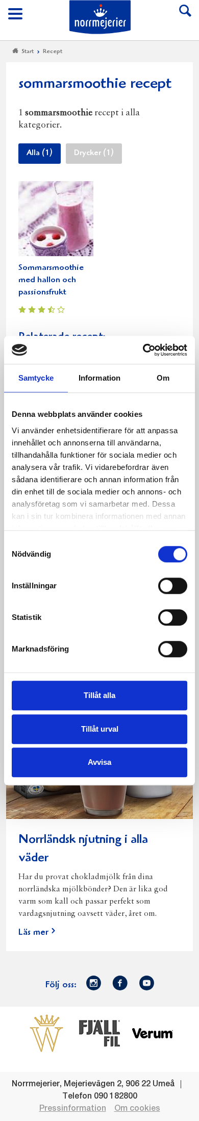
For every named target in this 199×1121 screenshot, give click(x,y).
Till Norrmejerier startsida (100, 17)
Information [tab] (99, 377)
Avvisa (99, 762)
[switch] (172, 585)
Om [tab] (163, 377)
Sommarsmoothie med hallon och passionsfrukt (51, 280)
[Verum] (152, 1033)
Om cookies (137, 1109)
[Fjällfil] (99, 1033)
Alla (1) (40, 154)
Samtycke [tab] (36, 377)
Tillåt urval (99, 729)
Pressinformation (72, 1109)
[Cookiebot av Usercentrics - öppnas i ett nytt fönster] (143, 350)
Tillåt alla (99, 695)
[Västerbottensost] (46, 1033)
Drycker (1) (94, 154)
